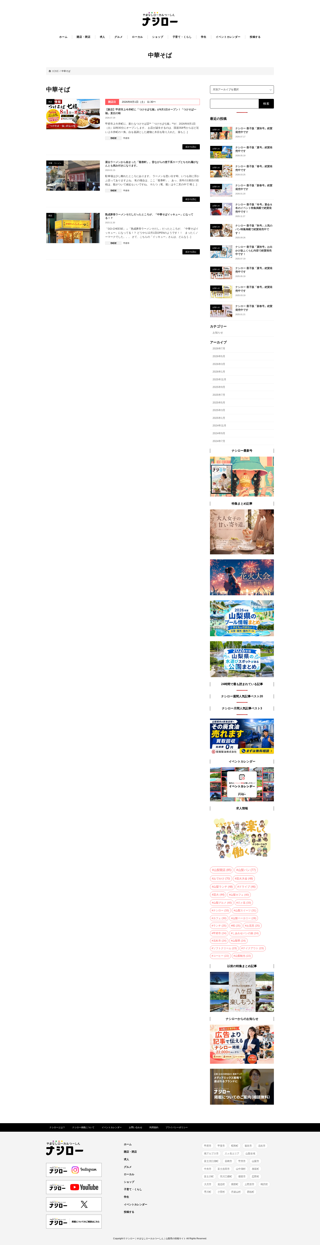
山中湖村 (241, 1168)
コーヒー (221, 955)
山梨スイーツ (245, 910)
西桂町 (250, 1191)
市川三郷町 (226, 1176)
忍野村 (255, 1176)
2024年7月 (219, 440)
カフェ (219, 918)
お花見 (253, 925)
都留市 (242, 1176)
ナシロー (221, 910)
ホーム (128, 1144)
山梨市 (255, 1161)
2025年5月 (219, 402)
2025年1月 (219, 417)
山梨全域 (250, 1153)
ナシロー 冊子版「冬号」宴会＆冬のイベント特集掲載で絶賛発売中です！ (253, 208)
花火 (218, 894)
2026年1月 (219, 371)
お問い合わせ (135, 1127)
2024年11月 (219, 425)
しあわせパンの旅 (245, 933)
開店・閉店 (130, 1151)
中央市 (207, 1168)
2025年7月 (219, 394)
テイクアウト (253, 948)
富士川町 (209, 1176)
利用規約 (153, 1127)
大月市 (207, 1184)
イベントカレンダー (112, 1127)
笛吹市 (248, 1145)
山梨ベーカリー (244, 918)
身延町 (255, 1168)
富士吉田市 (224, 1168)
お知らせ (218, 332)
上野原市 (249, 1184)
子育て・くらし (133, 1189)
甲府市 (126, 138)
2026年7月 (219, 348)
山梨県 (239, 940)
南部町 (234, 1184)
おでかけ (221, 878)
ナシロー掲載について (83, 1127)
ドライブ (247, 886)
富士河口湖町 (211, 1161)
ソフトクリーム (225, 948)
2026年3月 (219, 363)
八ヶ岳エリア (232, 1153)
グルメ (128, 1166)
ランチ (219, 925)
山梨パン (247, 869)
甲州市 (242, 1161)
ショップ (129, 1181)
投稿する (129, 1211)
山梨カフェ (240, 894)
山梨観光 (243, 955)
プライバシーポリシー (177, 1127)
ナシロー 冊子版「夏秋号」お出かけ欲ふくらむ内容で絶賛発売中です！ (253, 250)
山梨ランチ (223, 886)
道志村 (221, 1184)
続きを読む (191, 147)
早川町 (207, 1191)
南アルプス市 (211, 1153)
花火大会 (244, 878)
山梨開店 (222, 869)
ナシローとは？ (57, 1127)
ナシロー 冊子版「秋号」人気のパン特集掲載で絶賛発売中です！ (253, 229)
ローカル (129, 1174)
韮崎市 (228, 1161)
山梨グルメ (222, 902)
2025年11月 (219, 379)
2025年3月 (219, 410)
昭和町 (234, 1145)
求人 (126, 1159)
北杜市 (219, 940)
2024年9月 (219, 433)
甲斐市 (221, 1145)
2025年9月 (219, 386)
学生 (126, 1196)
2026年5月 (219, 356)
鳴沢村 (264, 1184)
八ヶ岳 (244, 902)
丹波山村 (236, 1191)
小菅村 (221, 1191)
